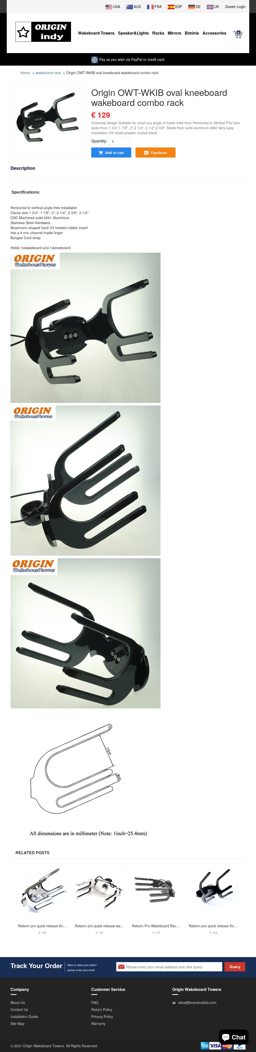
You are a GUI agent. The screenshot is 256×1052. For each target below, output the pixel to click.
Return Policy (101, 1009)
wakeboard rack (48, 72)
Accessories (214, 33)
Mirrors (174, 33)
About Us (17, 1002)
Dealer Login (235, 6)
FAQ (94, 1002)
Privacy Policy (102, 1016)
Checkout (158, 152)
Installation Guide (24, 1016)
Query (235, 966)
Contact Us (19, 1009)
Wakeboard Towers (96, 33)
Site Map (17, 1023)
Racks (158, 33)
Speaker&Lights (133, 33)
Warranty (98, 1023)
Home (25, 72)
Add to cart (114, 152)
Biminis (192, 33)
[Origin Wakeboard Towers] (43, 28)
